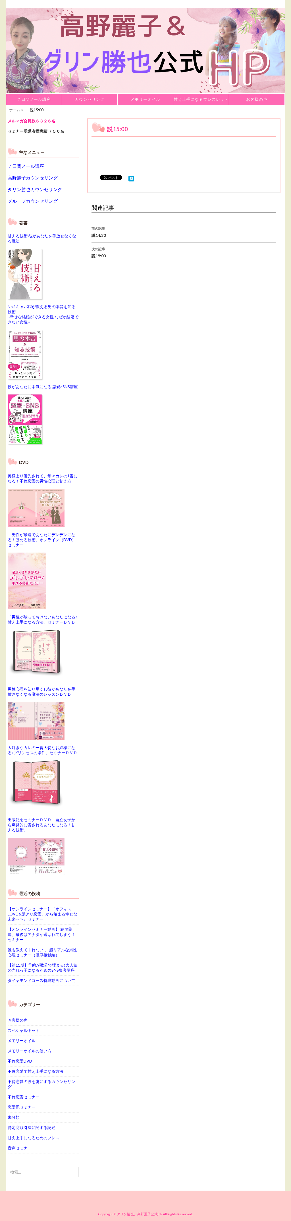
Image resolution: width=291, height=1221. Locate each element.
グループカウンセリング (33, 201)
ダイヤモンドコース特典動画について (41, 980)
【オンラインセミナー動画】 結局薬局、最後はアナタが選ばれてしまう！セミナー (41, 934)
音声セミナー (20, 1147)
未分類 (14, 1117)
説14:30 (99, 232)
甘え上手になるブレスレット (201, 99)
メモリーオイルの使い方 (29, 1050)
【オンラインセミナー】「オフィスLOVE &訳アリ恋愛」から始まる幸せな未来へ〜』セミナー (42, 913)
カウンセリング (89, 99)
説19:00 (99, 252)
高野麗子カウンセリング (33, 177)
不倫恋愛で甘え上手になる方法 (35, 1071)
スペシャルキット (24, 1030)
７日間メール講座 (34, 99)
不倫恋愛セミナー (24, 1096)
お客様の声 (256, 99)
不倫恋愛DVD (20, 1061)
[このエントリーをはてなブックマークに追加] (131, 178)
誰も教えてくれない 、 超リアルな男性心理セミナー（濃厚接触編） (42, 952)
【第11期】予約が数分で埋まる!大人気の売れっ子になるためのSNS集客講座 (42, 968)
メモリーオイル (145, 99)
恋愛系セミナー (22, 1107)
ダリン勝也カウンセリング (35, 189)
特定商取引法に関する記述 (31, 1127)
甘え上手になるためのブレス (33, 1137)
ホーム (14, 110)
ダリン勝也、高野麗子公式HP (139, 1214)
